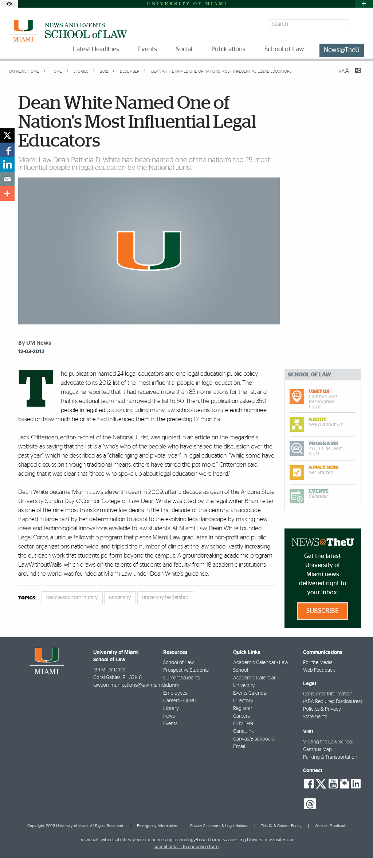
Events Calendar (250, 693)
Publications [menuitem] (228, 49)
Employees (175, 693)
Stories (80, 71)
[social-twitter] (321, 783)
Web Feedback (319, 670)
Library (171, 708)
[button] (357, 838)
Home (56, 71)
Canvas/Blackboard (254, 739)
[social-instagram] (344, 783)
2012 (103, 71)
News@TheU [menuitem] (342, 50)
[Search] (357, 24)
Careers (241, 716)
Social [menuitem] (184, 49)
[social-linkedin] (356, 783)
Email (239, 746)
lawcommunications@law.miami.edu (132, 685)
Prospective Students (186, 670)
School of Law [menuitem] (284, 49)
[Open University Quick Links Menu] (364, 4)
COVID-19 (243, 723)
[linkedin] (7, 164)
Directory (243, 700)
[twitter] (7, 135)
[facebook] (7, 150)
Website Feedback (330, 826)
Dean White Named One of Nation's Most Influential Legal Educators (221, 71)
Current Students (181, 678)
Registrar (242, 708)
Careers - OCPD (179, 700)
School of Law (178, 662)
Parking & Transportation (330, 757)
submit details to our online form (186, 847)
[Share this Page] (353, 75)
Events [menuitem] (147, 49)
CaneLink (243, 731)
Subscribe (322, 611)
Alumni (171, 685)
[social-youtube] (333, 783)
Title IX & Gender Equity (281, 826)
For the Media (318, 662)
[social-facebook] (309, 783)
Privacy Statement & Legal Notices (219, 826)
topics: (27, 598)
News (169, 716)
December (129, 71)
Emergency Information (157, 826)
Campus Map (317, 749)
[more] (7, 193)
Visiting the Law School (328, 742)
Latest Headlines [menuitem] (96, 49)
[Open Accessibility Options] (9, 4)
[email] (7, 179)
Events (170, 723)
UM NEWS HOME (24, 71)
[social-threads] (310, 803)
